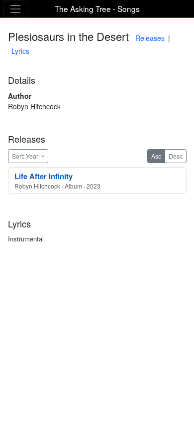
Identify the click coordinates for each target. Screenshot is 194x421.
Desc (176, 156)
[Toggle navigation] (15, 8)
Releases (150, 38)
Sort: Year (26, 156)
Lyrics (20, 51)
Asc (156, 156)
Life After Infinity (43, 176)
